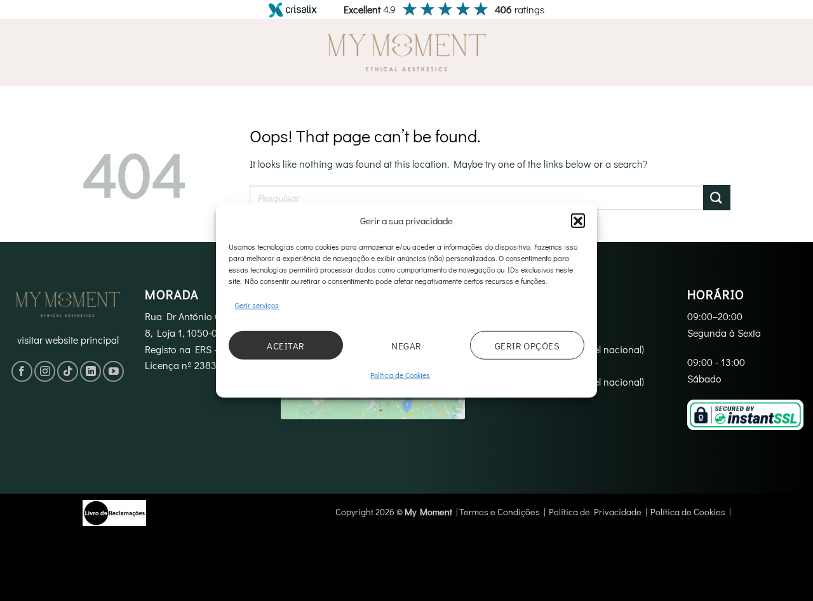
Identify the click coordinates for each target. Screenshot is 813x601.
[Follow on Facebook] (21, 371)
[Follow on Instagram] (44, 371)
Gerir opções (527, 345)
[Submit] (716, 197)
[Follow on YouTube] (113, 371)
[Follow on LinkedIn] (90, 371)
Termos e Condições (499, 512)
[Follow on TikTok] (67, 371)
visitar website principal (68, 339)
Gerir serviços (257, 305)
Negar (406, 345)
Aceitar (285, 345)
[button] (578, 220)
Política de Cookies (400, 375)
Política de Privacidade (595, 512)
